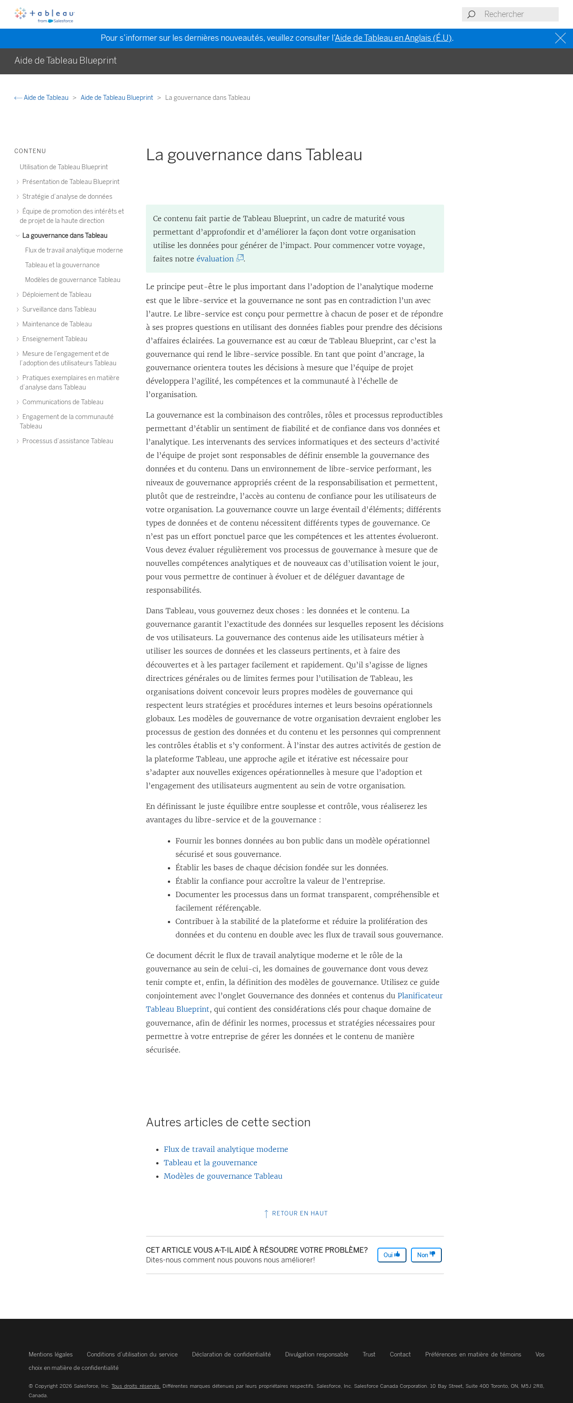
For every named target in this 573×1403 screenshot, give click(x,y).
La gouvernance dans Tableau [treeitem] (64, 236)
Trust (369, 1354)
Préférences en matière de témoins (473, 1354)
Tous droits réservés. (135, 1386)
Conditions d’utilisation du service (132, 1354)
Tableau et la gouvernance (210, 1162)
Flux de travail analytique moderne (226, 1149)
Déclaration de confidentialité (231, 1354)
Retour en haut (299, 1213)
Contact (400, 1354)
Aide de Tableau (46, 98)
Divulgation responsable (316, 1354)
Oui (389, 1255)
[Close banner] (561, 38)
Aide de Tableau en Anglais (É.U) (393, 38)
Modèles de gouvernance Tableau (223, 1176)
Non (423, 1255)
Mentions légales (51, 1354)
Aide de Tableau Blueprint (117, 98)
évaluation (217, 258)
